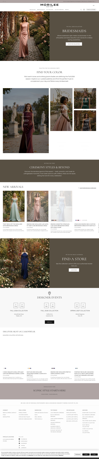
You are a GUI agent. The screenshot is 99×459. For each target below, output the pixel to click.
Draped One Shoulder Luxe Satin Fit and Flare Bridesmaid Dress (37, 224)
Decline (86, 454)
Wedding (33, 9)
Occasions (49, 9)
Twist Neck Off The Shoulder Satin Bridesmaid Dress (12, 224)
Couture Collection (88, 422)
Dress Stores (22, 412)
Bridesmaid (41, 9)
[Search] (81, 9)
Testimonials (38, 419)
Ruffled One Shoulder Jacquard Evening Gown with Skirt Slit (37, 373)
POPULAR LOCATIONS (8, 436)
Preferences (78, 454)
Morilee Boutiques (24, 416)
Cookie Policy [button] (30, 455)
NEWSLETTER (6, 416)
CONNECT (5, 410)
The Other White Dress (89, 420)
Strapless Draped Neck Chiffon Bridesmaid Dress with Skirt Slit (85, 224)
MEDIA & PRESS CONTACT (9, 412)
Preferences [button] (61, 455)
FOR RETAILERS (70, 410)
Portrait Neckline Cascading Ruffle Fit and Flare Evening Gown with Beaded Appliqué (84, 373)
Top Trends (54, 410)
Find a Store (91, 9)
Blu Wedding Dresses (88, 414)
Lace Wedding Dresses (57, 412)
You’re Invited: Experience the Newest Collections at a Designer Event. (41, 1)
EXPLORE (61, 149)
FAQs (4, 414)
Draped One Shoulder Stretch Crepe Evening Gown (61, 372)
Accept (94, 454)
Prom (67, 9)
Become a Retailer (71, 421)
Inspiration (38, 410)
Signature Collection (89, 412)
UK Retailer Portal (72, 419)
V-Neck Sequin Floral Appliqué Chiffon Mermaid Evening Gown (13, 372)
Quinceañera (59, 9)
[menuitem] (33, 9)
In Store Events (23, 414)
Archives (84, 410)
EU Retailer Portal (72, 416)
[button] (74, 44)
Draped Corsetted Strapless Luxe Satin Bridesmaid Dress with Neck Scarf (60, 225)
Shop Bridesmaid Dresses (88, 188)
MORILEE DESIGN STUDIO (41, 412)
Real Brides (38, 416)
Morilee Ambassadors (25, 419)
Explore (26, 124)
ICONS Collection (87, 428)
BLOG (36, 414)
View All (49, 322)
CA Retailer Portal (72, 414)
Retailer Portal (71, 412)
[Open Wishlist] (84, 10)
